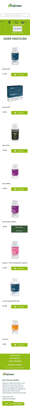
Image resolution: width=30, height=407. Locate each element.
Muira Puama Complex (9, 222)
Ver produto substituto (19, 229)
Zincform (5, 339)
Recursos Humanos (15, 365)
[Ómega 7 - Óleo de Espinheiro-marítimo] (15, 249)
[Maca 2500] (15, 131)
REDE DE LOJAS (15, 355)
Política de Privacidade (8, 398)
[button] (16, 403)
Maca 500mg (6, 183)
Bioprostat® (6, 69)
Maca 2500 (5, 145)
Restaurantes (15, 358)
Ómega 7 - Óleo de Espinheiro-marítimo (14, 263)
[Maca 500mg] (15, 169)
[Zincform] (15, 325)
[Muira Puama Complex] (15, 207)
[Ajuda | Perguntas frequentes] (22, 22)
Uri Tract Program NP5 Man (10, 301)
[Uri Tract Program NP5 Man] (15, 287)
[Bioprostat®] (15, 55)
